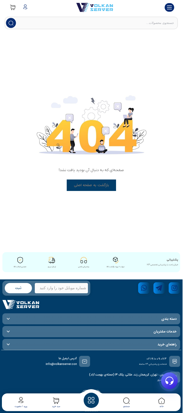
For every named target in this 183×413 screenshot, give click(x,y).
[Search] (11, 23)
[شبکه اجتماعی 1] (174, 288)
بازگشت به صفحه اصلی (91, 185)
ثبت (18, 288)
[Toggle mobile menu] (169, 7)
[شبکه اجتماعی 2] (159, 288)
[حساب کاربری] (25, 7)
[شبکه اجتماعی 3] (144, 288)
